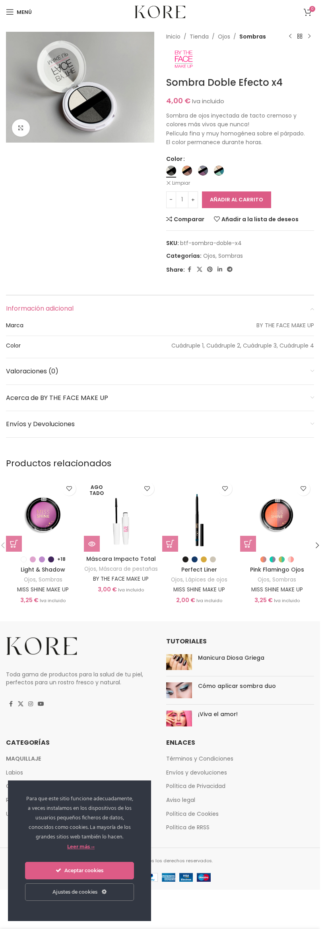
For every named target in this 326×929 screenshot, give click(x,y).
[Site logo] (160, 11)
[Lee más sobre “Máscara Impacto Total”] (92, 544)
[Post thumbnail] (179, 662)
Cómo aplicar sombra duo (237, 686)
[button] (317, 545)
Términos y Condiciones (199, 759)
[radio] (171, 171)
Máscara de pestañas (128, 569)
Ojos (224, 37)
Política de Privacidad (195, 786)
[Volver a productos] (300, 36)
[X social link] (199, 269)
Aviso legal (180, 800)
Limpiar (181, 183)
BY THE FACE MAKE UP (121, 579)
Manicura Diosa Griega (231, 658)
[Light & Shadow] (43, 515)
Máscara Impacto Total (121, 559)
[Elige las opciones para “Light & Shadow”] (14, 544)
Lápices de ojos (206, 579)
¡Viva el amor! (218, 714)
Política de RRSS (188, 827)
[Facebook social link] (189, 269)
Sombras (252, 37)
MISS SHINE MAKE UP (43, 589)
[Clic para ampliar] (21, 128)
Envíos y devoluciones (196, 772)
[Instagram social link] (30, 704)
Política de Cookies (192, 814)
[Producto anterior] (290, 36)
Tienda (199, 37)
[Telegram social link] (230, 269)
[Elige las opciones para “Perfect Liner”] (170, 544)
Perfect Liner (199, 570)
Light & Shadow (43, 570)
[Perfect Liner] (199, 515)
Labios (14, 772)
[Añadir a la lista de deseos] (69, 489)
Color (174, 159)
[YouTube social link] (41, 704)
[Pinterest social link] (210, 269)
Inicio (173, 37)
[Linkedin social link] (220, 269)
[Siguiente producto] (309, 36)
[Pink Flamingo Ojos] (277, 515)
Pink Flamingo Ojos (277, 570)
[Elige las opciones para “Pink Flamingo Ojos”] (248, 544)
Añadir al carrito (236, 199)
